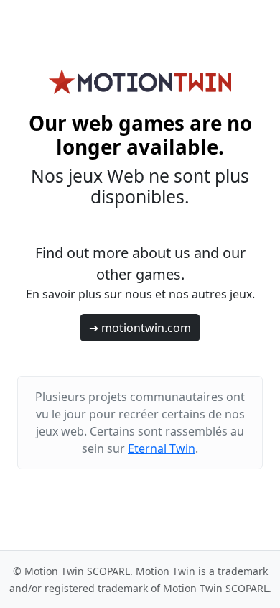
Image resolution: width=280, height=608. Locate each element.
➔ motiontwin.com (140, 328)
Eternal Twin (161, 448)
